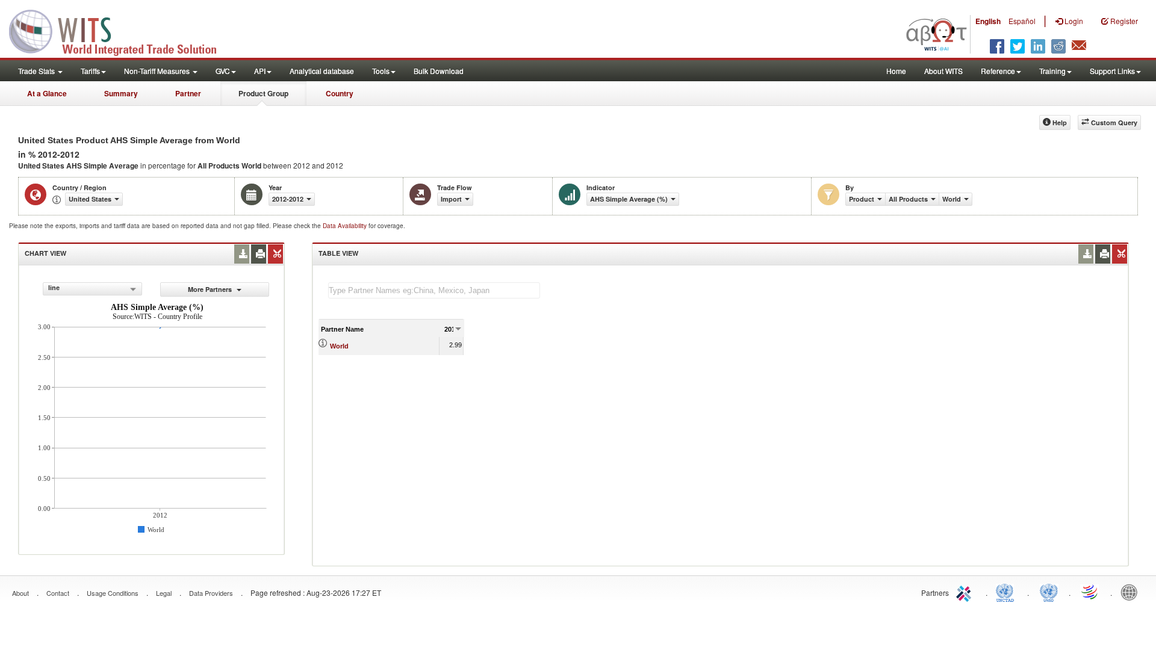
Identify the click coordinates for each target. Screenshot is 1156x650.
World (339, 346)
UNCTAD (1007, 592)
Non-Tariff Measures (157, 71)
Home (896, 71)
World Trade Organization (1090, 592)
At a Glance (47, 93)
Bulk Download (439, 71)
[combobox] (92, 289)
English (988, 21)
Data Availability (345, 225)
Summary (121, 93)
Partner (188, 93)
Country (339, 93)
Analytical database (322, 71)
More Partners (211, 289)
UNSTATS (1049, 592)
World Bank (1132, 592)
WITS (120, 30)
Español (1022, 21)
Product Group (263, 93)
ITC (966, 592)
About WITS (943, 71)
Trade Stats (37, 71)
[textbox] (434, 290)
